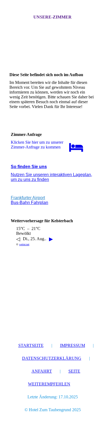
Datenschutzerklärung (51, 358)
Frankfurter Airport (28, 197)
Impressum (72, 345)
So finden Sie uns (29, 166)
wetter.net (24, 244)
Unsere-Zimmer (52, 17)
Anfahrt (42, 371)
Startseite (31, 345)
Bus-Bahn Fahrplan (29, 202)
